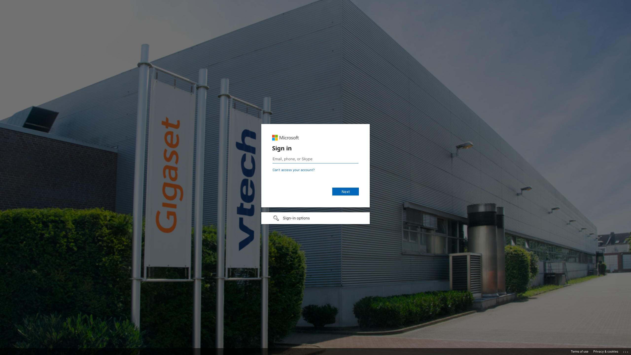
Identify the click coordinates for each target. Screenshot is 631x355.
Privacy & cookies (605, 351)
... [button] (626, 350)
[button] (315, 218)
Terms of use (579, 351)
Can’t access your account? (294, 170)
